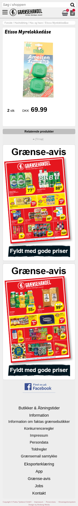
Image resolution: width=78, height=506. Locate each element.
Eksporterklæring (39, 464)
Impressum (39, 435)
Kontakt (39, 493)
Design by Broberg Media (39, 505)
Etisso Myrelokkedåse (56, 22)
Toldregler (39, 449)
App (39, 471)
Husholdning (21, 22)
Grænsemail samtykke (39, 456)
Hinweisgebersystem (66, 502)
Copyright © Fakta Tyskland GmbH (17, 502)
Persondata (39, 442)
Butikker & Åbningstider (39, 408)
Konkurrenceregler (39, 428)
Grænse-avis (39, 478)
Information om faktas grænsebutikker (39, 422)
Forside (8, 22)
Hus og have (36, 22)
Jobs (39, 486)
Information (39, 415)
